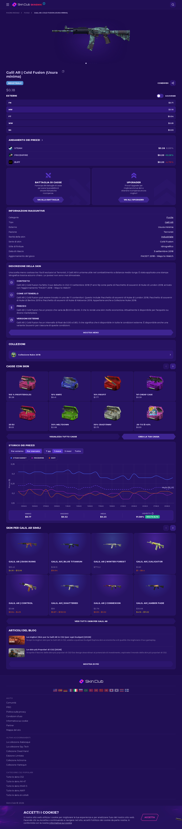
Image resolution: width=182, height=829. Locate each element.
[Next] (173, 366)
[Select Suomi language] (126, 690)
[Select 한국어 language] (116, 690)
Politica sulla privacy (16, 712)
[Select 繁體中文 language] (106, 690)
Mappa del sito (13, 730)
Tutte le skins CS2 (15, 777)
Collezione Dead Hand (17, 751)
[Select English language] (55, 690)
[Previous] (166, 366)
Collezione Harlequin (16, 765)
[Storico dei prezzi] (42, 140)
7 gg (48, 451)
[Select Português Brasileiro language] (85, 690)
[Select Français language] (70, 690)
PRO (8, 707)
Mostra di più (91, 664)
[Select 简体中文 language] (101, 690)
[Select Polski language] (80, 690)
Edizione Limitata (15, 755)
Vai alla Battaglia (48, 200)
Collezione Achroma (16, 760)
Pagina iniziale (12, 13)
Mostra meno (91, 332)
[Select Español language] (60, 690)
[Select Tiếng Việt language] (96, 690)
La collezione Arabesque (18, 742)
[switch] (160, 96)
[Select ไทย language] (121, 690)
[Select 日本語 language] (111, 690)
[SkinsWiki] (28, 4)
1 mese (57, 451)
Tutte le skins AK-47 (16, 781)
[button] (27, 553)
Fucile (27, 13)
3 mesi (68, 451)
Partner (10, 725)
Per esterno (17, 451)
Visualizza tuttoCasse (63, 436)
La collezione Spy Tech (17, 746)
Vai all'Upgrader (134, 200)
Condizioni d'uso (14, 716)
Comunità (11, 702)
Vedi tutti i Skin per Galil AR (91, 621)
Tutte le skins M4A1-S (16, 786)
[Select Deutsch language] (65, 690)
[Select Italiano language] (75, 690)
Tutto (78, 451)
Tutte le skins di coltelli (17, 795)
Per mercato (33, 451)
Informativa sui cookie (17, 721)
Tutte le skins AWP (15, 790)
